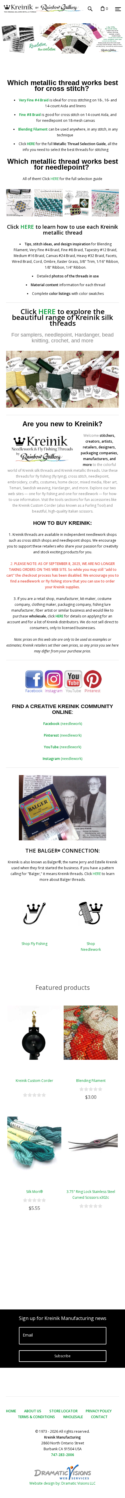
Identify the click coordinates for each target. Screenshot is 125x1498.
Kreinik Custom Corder (34, 1080)
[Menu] (118, 9)
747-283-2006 (62, 1454)
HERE (55, 178)
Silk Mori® (34, 1191)
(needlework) (62, 723)
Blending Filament (91, 1080)
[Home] (41, 9)
